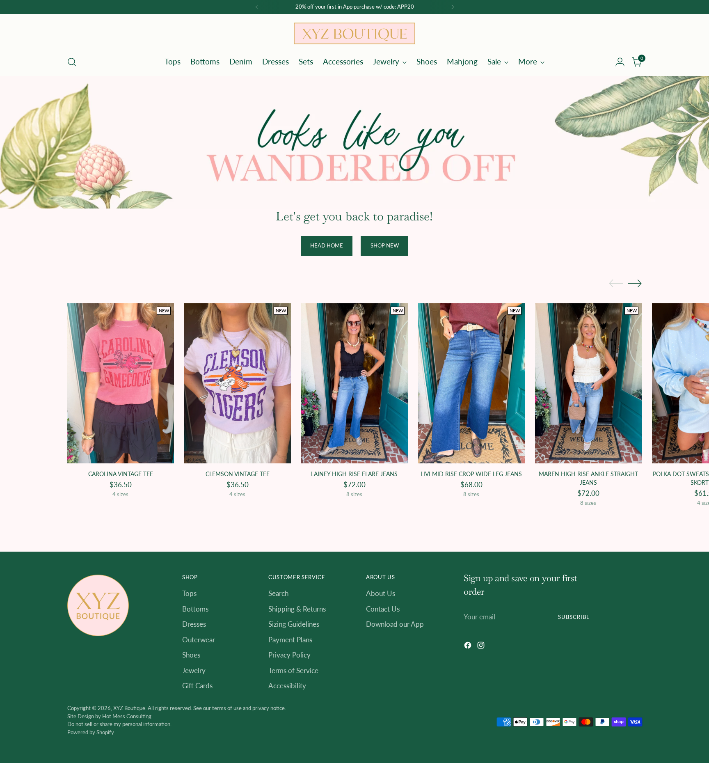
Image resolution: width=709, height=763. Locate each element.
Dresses (194, 624)
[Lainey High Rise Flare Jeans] (354, 383)
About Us (380, 593)
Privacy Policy (289, 655)
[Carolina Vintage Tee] (120, 383)
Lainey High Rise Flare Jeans (354, 473)
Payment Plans (290, 639)
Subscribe (574, 617)
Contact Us (383, 609)
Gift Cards (197, 685)
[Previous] (257, 7)
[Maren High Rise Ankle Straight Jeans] (588, 383)
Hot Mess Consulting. (127, 716)
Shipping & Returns (297, 609)
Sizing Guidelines (293, 624)
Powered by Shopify (90, 732)
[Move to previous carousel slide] (616, 284)
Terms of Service (293, 670)
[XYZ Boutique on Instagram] (482, 646)
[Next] (453, 7)
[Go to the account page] (620, 62)
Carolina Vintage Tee (120, 473)
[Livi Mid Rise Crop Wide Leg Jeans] (471, 383)
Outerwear (198, 639)
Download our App (395, 624)
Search (278, 593)
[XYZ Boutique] (354, 33)
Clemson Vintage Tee (238, 473)
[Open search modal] (72, 62)
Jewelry (194, 670)
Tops (189, 593)
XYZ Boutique (129, 708)
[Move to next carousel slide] (635, 283)
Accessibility (287, 685)
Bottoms (195, 609)
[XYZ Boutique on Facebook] (468, 646)
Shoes (191, 655)
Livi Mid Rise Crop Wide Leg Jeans (471, 473)
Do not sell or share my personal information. (119, 724)
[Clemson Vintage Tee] (237, 383)
